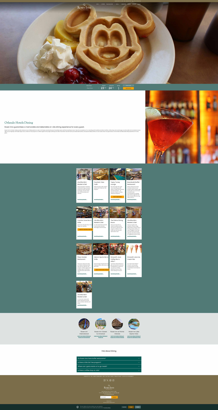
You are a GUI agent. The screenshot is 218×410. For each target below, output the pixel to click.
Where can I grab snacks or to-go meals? (92, 366)
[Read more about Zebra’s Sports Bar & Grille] (101, 249)
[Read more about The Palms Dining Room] (117, 212)
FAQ (91, 376)
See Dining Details (81, 199)
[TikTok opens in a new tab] (113, 380)
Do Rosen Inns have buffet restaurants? (92, 358)
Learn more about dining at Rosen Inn (100, 336)
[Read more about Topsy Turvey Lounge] (117, 174)
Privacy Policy (117, 376)
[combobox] (92, 88)
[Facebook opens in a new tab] (104, 380)
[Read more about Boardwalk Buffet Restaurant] (134, 174)
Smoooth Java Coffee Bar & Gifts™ (116, 259)
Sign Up (114, 397)
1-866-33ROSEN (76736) (106, 392)
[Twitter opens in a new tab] (107, 380)
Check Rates (128, 88)
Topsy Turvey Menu (117, 196)
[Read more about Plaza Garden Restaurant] (84, 249)
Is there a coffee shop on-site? (88, 370)
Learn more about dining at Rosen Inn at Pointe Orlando (117, 336)
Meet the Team (106, 376)
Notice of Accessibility (128, 376)
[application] (109, 407)
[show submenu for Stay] (100, 4)
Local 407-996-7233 (137, 1)
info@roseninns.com (110, 394)
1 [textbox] (118, 88)
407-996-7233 (116, 392)
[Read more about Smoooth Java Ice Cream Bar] (134, 249)
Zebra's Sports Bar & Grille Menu (102, 269)
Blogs (112, 376)
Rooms (118, 85)
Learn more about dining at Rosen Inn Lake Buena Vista (134, 336)
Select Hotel (89, 85)
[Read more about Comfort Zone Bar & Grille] (84, 212)
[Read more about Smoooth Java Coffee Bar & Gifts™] (117, 249)
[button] (104, 87)
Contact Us (87, 376)
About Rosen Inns (97, 376)
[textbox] (91, 88)
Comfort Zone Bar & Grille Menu (86, 229)
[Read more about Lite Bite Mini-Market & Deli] (84, 174)
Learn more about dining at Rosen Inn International (84, 336)
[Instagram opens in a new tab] (110, 380)
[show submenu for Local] (120, 4)
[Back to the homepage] (84, 7)
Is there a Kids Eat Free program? (89, 362)
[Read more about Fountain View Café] (101, 174)
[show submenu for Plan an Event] (114, 4)
